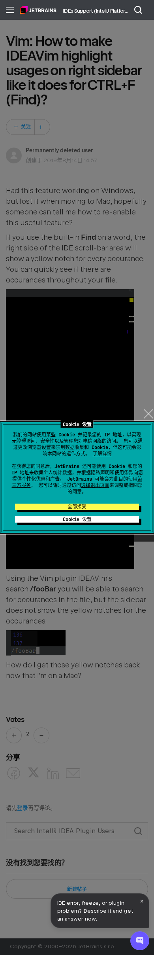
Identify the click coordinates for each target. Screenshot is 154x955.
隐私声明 (100, 473)
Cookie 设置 (77, 519)
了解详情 (102, 454)
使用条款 (124, 473)
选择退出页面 (95, 485)
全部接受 (77, 507)
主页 (38, 10)
